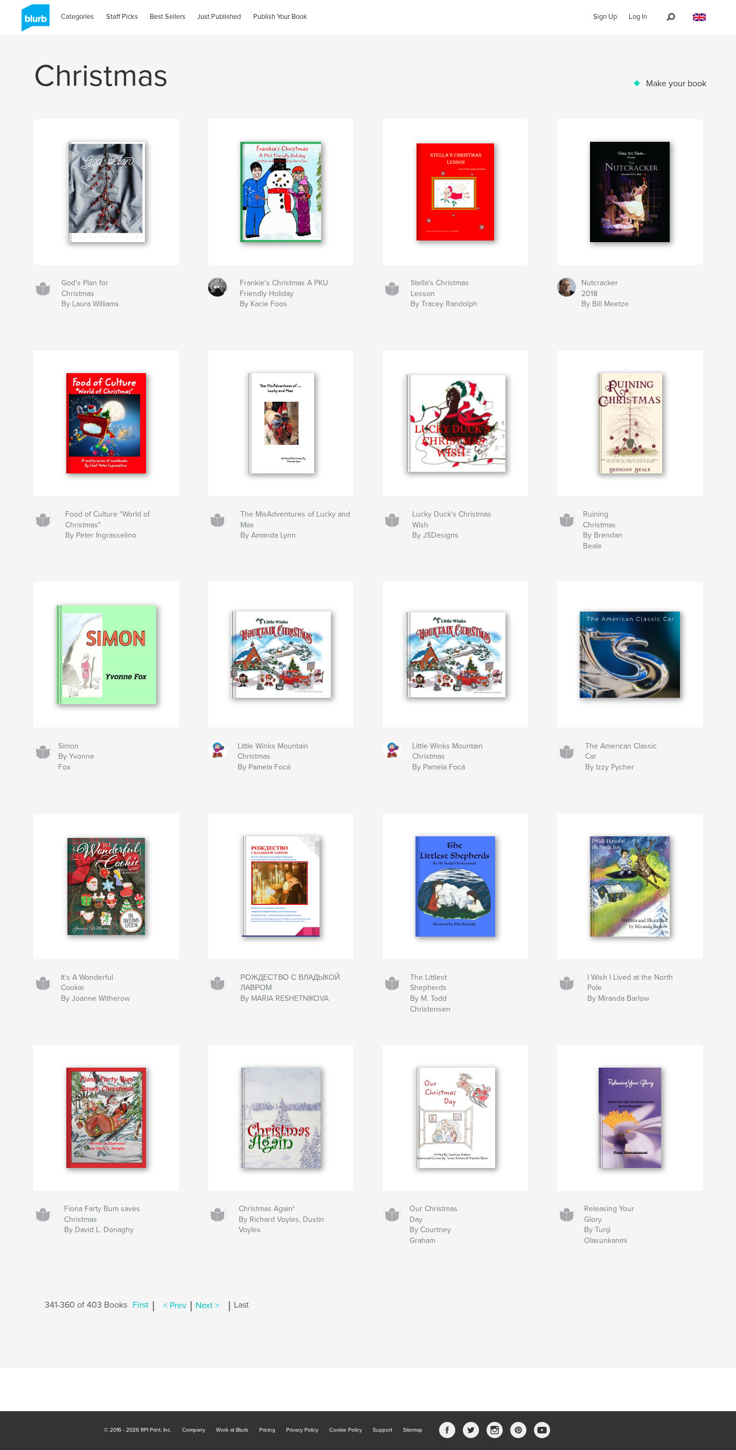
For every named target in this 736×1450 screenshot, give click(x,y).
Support (382, 1430)
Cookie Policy (345, 1430)
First (141, 1305)
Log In (638, 16)
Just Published (219, 16)
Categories (77, 16)
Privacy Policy (302, 1430)
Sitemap (412, 1430)
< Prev (174, 1305)
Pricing (267, 1430)
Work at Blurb (232, 1430)
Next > (207, 1305)
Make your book (676, 83)
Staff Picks (122, 16)
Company (193, 1430)
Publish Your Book (280, 16)
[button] (699, 17)
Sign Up (605, 16)
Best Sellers (167, 16)
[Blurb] (33, 22)
